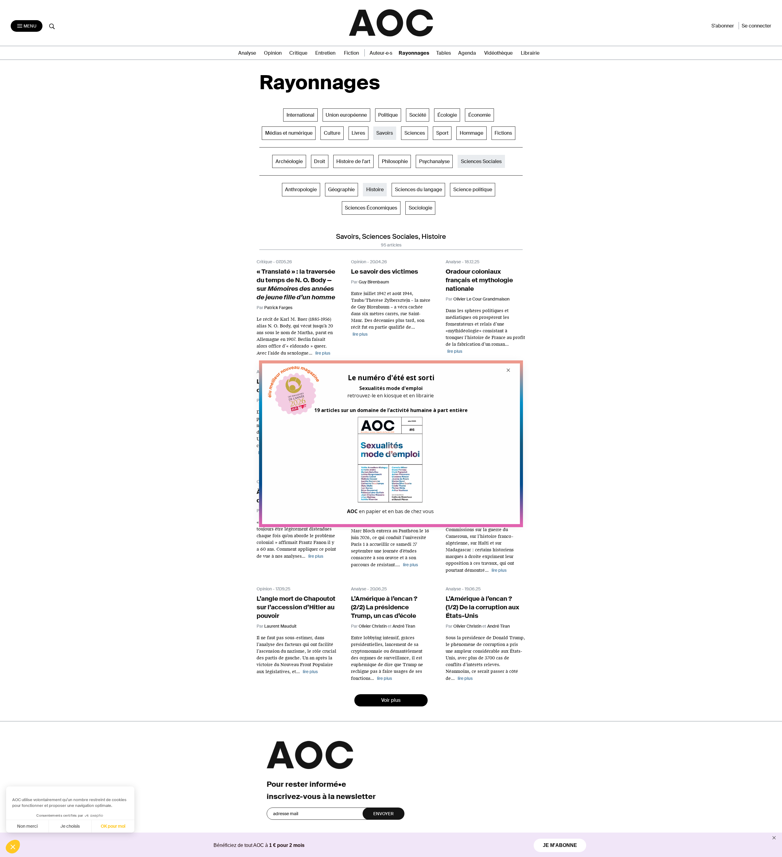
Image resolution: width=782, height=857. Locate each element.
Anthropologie (301, 189)
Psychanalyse (434, 161)
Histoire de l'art (353, 161)
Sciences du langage (418, 189)
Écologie (447, 115)
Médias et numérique (288, 133)
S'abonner (722, 26)
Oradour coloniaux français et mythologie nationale (479, 280)
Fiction (351, 53)
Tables (443, 53)
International (300, 115)
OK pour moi (113, 826)
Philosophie (395, 161)
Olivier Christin (373, 626)
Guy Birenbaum (374, 282)
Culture (332, 133)
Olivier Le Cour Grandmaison (481, 299)
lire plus (315, 556)
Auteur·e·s (381, 53)
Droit (319, 161)
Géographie (341, 189)
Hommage (471, 133)
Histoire (375, 189)
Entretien (325, 53)
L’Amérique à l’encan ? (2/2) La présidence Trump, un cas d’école (384, 607)
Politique (388, 115)
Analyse (247, 53)
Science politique (472, 189)
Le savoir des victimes (384, 271)
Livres (358, 133)
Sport (442, 133)
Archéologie (289, 161)
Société (417, 115)
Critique (298, 53)
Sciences (414, 133)
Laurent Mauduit (280, 626)
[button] (12, 846)
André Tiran (404, 626)
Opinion (273, 53)
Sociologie (420, 208)
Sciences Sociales (481, 161)
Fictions (503, 133)
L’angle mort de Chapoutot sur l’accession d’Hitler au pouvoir (296, 607)
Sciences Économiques (371, 208)
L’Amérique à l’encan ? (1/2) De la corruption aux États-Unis (482, 607)
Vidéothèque (498, 53)
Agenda (467, 53)
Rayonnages (414, 53)
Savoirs (384, 133)
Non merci (27, 826)
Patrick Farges (278, 307)
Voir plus (390, 700)
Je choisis (70, 826)
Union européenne (346, 115)
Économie (479, 115)
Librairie (530, 53)
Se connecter (756, 26)
